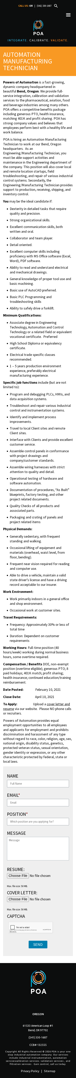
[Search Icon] (56, 6)
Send (38, 944)
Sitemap (49, 1071)
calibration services (27, 1061)
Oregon (38, 1014)
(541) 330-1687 (44, 5)
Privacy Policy (30, 1071)
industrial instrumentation (35, 1058)
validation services (52, 1061)
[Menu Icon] (68, 15)
